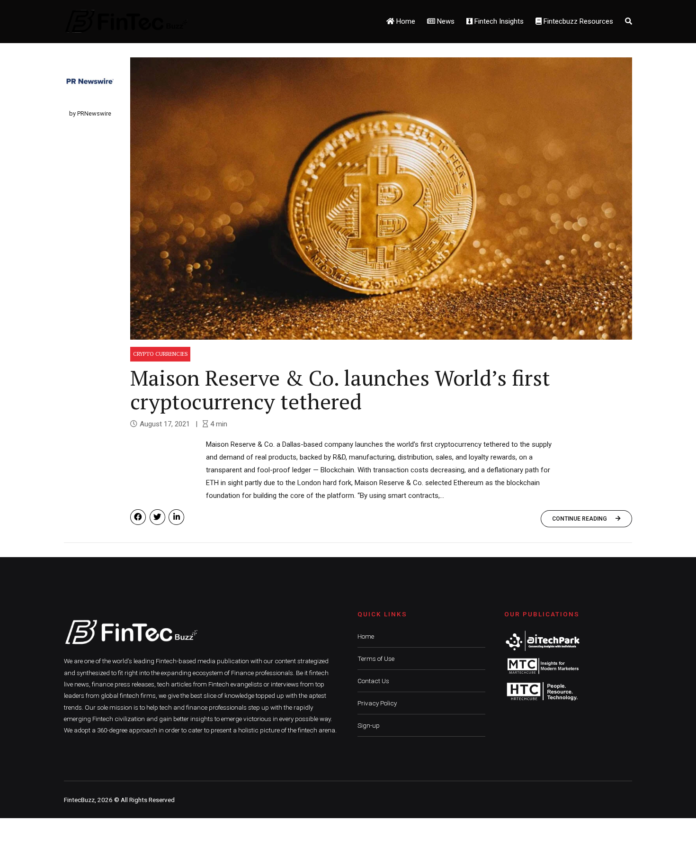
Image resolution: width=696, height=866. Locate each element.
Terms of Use (375, 658)
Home (404, 21)
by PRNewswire (90, 113)
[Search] (628, 21)
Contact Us (373, 681)
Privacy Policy (377, 703)
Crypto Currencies (160, 353)
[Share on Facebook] (138, 517)
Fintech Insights (498, 21)
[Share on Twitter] (157, 517)
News (445, 21)
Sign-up (368, 725)
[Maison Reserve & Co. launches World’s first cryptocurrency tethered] (381, 198)
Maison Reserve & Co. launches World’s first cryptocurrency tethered (340, 389)
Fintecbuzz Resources (577, 21)
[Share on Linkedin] (176, 517)
